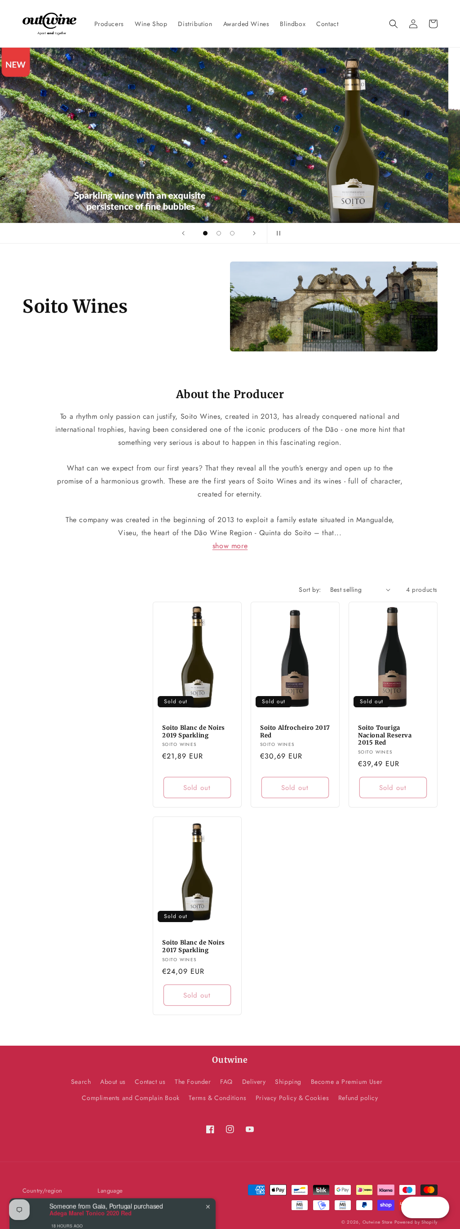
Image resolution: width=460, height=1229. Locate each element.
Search (81, 1081)
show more (230, 546)
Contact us (150, 1081)
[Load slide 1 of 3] (205, 233)
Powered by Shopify (416, 1222)
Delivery (254, 1081)
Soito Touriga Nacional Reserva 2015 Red (385, 735)
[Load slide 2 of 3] (219, 233)
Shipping (288, 1081)
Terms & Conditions (217, 1097)
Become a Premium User (347, 1081)
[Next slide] (254, 233)
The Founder (193, 1081)
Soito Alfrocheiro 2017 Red (295, 731)
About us (113, 1081)
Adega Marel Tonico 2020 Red (90, 1194)
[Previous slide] (183, 233)
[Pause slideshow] (277, 233)
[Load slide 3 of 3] (232, 233)
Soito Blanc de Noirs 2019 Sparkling (193, 731)
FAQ (226, 1081)
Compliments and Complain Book (130, 1097)
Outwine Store (378, 1222)
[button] (393, 24)
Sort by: (310, 589)
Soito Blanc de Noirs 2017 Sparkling (193, 946)
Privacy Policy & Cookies (292, 1097)
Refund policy (358, 1097)
